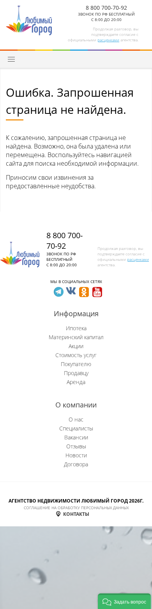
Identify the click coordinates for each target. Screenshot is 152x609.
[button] (124, 601)
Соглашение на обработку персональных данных (76, 507)
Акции (76, 346)
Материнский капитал (76, 337)
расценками (108, 39)
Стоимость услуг (76, 355)
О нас (76, 419)
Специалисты (76, 428)
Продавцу (76, 373)
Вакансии (76, 437)
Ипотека (76, 328)
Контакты (76, 514)
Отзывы (76, 446)
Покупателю (76, 364)
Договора (76, 464)
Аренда (76, 382)
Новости (76, 455)
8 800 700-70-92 (106, 7)
